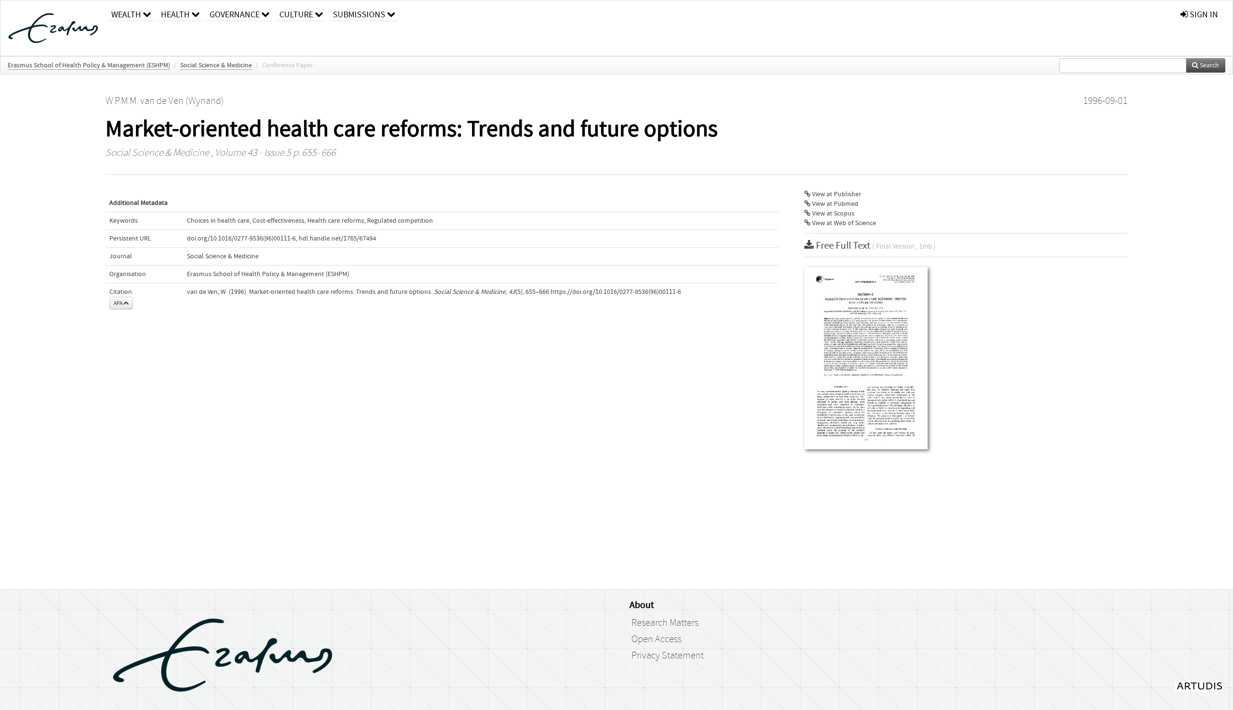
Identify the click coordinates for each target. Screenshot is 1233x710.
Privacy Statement (667, 655)
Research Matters (664, 623)
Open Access (656, 639)
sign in (1203, 15)
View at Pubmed (834, 204)
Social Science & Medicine (216, 65)
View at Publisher (836, 194)
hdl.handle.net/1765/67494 (337, 238)
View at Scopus (832, 213)
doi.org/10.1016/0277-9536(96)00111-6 (241, 238)
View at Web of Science (843, 223)
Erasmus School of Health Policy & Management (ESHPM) (89, 65)
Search (1208, 65)
